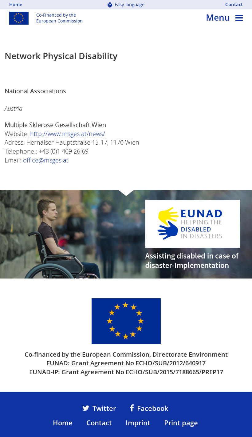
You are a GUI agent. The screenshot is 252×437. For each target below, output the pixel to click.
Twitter (104, 408)
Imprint (138, 422)
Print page (181, 422)
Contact (234, 4)
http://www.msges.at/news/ (67, 134)
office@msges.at (46, 160)
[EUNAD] (126, 320)
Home (15, 4)
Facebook (152, 408)
